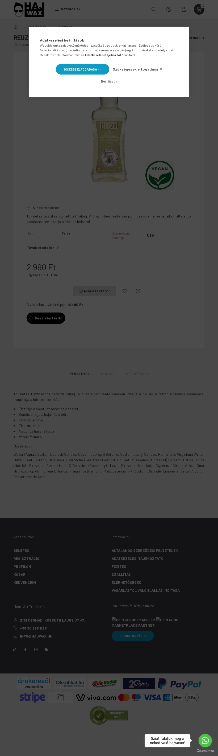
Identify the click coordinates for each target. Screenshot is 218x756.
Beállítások (109, 81)
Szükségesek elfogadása (135, 69)
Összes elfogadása (80, 69)
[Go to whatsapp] (205, 740)
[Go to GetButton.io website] (205, 750)
